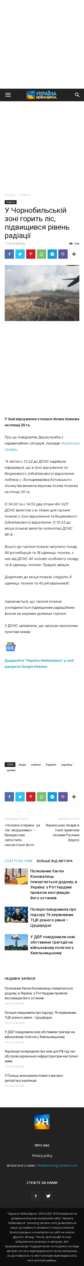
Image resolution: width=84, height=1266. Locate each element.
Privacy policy (42, 1155)
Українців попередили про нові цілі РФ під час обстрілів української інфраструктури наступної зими (41, 1056)
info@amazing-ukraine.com (57, 1165)
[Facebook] (9, 254)
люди (22, 764)
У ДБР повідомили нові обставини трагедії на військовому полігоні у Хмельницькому (40, 1034)
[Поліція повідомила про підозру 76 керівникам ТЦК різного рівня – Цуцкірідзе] (16, 915)
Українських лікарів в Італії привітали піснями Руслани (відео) (62, 832)
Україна (51, 764)
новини (36, 764)
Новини (25, 195)
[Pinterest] (30, 254)
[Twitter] (20, 254)
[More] (74, 254)
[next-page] (45, 965)
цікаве (11, 770)
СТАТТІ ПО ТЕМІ (18, 860)
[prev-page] (37, 965)
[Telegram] (52, 254)
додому (10, 195)
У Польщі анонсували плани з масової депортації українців (34, 1078)
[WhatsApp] (41, 254)
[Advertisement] (42, 44)
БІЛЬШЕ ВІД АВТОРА (55, 860)
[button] (7, 95)
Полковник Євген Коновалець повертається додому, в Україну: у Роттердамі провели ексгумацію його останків (39, 993)
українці (66, 764)
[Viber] (63, 254)
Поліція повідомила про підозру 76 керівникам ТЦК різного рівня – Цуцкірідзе (40, 1015)
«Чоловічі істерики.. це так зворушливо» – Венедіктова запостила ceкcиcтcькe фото (22, 835)
